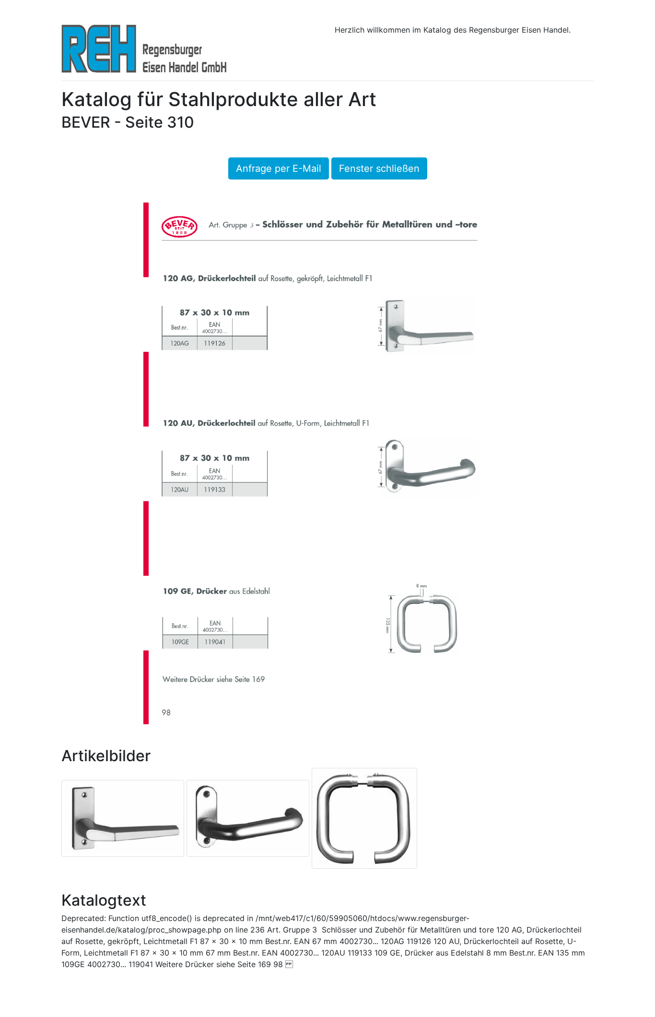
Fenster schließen (379, 168)
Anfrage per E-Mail (278, 168)
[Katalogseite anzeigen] (327, 462)
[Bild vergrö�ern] (122, 817)
